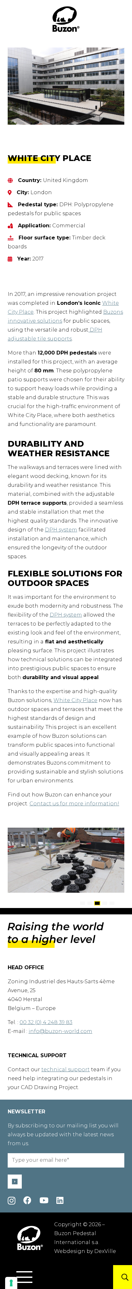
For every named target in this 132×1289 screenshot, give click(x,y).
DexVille (105, 1251)
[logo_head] (66, 19)
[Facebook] (27, 1200)
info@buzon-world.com (60, 1031)
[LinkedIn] (59, 1200)
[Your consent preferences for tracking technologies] (11, 1283)
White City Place (75, 700)
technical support (65, 1069)
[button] (24, 1277)
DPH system (61, 530)
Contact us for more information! (74, 804)
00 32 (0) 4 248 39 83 (46, 1022)
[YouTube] (43, 1200)
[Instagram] (11, 1200)
